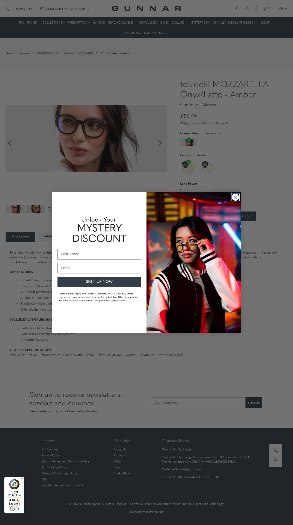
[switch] (14, 508)
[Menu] (21, 479)
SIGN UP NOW (99, 282)
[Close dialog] (235, 197)
